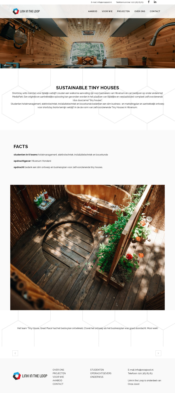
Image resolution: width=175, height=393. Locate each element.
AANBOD (57, 380)
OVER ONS (58, 370)
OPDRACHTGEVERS (100, 373)
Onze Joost (133, 384)
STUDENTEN (97, 370)
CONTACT (58, 384)
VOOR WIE (58, 377)
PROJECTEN (59, 373)
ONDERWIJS (96, 377)
